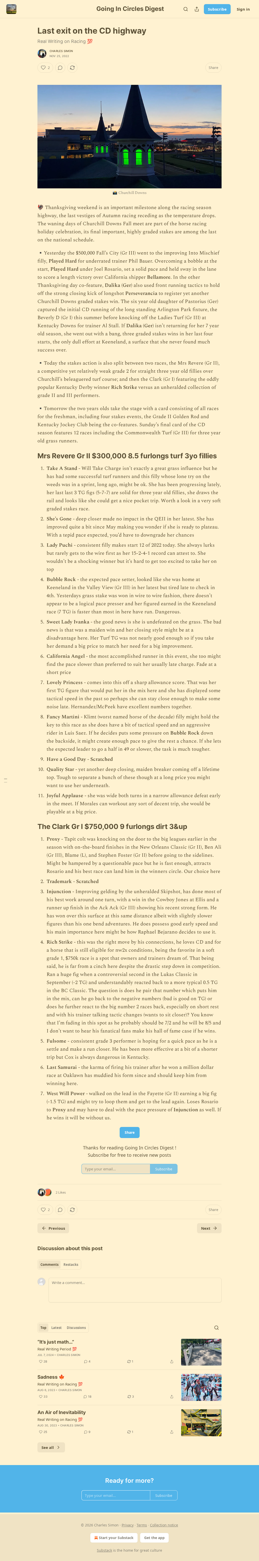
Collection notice (164, 1525)
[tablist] (59, 1265)
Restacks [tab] (70, 1264)
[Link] (30, 456)
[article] (129, 1352)
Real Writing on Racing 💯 (60, 1384)
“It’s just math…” (55, 1342)
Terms (142, 1525)
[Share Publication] (197, 9)
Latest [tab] (56, 1327)
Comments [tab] (49, 1264)
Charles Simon (61, 51)
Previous (57, 1228)
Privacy (128, 1525)
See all (47, 1447)
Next (205, 1228)
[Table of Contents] (5, 781)
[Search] (186, 9)
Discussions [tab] (76, 1327)
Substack (104, 1550)
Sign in (243, 9)
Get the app (154, 1537)
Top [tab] (43, 1327)
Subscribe (217, 9)
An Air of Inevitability (61, 1412)
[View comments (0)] (60, 68)
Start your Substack (116, 1537)
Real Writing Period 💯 (57, 1348)
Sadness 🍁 (51, 1377)
